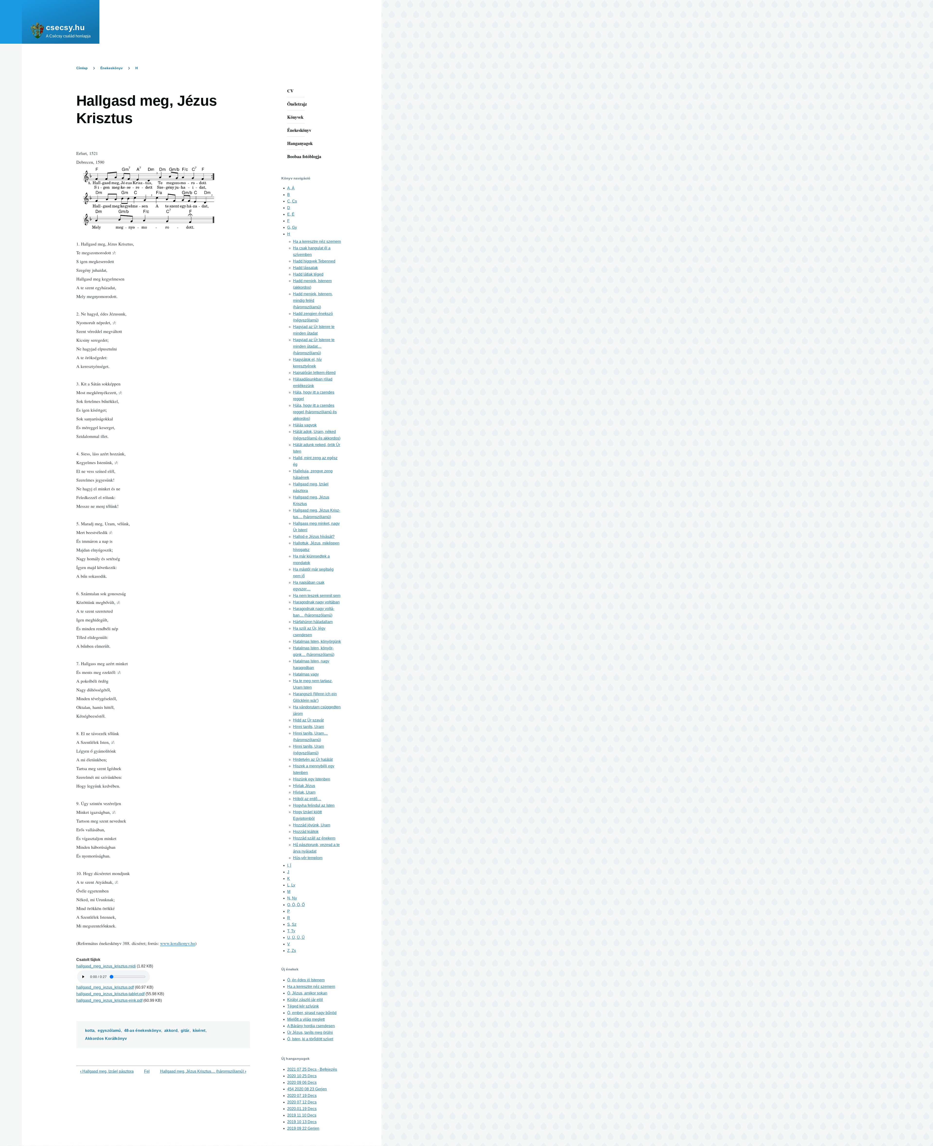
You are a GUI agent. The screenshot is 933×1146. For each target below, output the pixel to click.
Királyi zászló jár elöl (305, 1000)
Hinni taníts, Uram (308, 727)
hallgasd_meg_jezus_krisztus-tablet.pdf (110, 994)
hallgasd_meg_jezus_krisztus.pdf (105, 987)
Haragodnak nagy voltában (316, 602)
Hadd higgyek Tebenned (314, 261)
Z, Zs (291, 951)
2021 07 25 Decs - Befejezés (312, 1069)
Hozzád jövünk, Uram (311, 825)
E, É (290, 214)
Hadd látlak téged (308, 274)
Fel (147, 1071)
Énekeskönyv (111, 68)
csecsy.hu (65, 27)
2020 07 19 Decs (302, 1096)
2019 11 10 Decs (301, 1115)
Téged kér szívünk (303, 1006)
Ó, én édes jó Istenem (306, 980)
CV (290, 91)
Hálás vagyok (305, 425)
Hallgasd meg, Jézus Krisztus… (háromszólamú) (203, 1071)
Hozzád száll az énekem (314, 838)
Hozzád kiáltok (306, 832)
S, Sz (291, 924)
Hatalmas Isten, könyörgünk (317, 641)
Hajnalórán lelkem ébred (314, 373)
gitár (185, 1030)
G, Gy (292, 227)
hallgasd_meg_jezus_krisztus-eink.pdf (109, 1000)
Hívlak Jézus (304, 786)
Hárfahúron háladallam (313, 622)
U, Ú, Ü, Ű (296, 937)
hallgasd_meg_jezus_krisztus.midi (106, 966)
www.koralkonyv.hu (177, 943)
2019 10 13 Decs (302, 1122)
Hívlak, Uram (304, 792)
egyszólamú (109, 1030)
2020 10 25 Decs (302, 1076)
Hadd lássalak (305, 268)
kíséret (199, 1030)
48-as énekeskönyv (142, 1030)
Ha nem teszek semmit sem (316, 596)
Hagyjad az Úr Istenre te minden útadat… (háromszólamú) (314, 346)
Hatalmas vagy (306, 674)
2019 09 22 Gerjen (303, 1128)
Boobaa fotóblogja (304, 156)
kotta (90, 1030)
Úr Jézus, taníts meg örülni (310, 1032)
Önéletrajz (297, 104)
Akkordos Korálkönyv (106, 1038)
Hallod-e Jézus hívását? (314, 537)
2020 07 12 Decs (302, 1102)
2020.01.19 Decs (302, 1109)
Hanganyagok (300, 143)
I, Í (289, 865)
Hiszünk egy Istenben (311, 779)
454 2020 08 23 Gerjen (307, 1089)
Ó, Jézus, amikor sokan (307, 993)
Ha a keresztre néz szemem (317, 241)
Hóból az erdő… (307, 799)
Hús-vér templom (307, 858)
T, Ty (291, 931)
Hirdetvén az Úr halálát (313, 759)
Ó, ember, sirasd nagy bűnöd (312, 1013)
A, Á (290, 188)
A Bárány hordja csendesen (311, 1026)
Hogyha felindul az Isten (314, 805)
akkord (171, 1030)
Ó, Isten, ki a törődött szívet (310, 1039)
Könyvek (295, 117)
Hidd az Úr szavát (308, 720)
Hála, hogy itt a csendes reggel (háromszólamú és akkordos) (315, 412)
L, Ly (291, 885)
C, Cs (292, 201)
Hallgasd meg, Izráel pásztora (107, 1071)
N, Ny (292, 898)
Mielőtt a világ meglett (306, 1019)
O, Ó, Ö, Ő (296, 905)
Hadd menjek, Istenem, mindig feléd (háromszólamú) (313, 300)
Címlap (82, 68)
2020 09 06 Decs (302, 1082)
